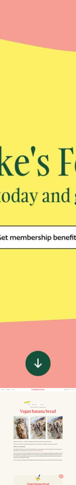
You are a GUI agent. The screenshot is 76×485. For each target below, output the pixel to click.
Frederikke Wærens (38, 389)
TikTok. (41, 450)
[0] (74, 389)
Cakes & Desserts (36, 407)
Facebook (36, 450)
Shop (13, 389)
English (68, 389)
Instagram (31, 450)
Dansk (65, 389)
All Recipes (8, 389)
